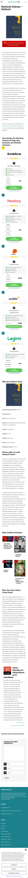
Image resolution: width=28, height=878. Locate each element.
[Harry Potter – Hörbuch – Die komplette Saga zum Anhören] (8, 537)
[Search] (25, 2)
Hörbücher (3, 823)
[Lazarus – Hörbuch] (8, 561)
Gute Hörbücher (4, 831)
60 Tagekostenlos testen (14, 187)
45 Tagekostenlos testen (14, 239)
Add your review (20, 722)
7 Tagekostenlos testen (14, 370)
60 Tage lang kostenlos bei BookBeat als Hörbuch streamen (13, 126)
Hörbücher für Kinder (6, 834)
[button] (26, 849)
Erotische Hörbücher (5, 836)
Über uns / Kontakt (5, 842)
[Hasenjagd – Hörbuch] (19, 537)
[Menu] (2, 2)
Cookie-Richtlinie (9, 876)
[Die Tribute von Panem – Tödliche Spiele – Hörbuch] (19, 561)
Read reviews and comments (18, 725)
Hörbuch (15, 447)
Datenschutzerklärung (17, 876)
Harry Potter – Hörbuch (6, 839)
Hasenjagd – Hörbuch (18, 555)
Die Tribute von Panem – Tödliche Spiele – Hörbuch (19, 581)
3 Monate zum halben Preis (14, 326)
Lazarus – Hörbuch (6, 570)
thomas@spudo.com (5, 807)
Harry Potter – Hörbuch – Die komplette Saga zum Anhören (8, 546)
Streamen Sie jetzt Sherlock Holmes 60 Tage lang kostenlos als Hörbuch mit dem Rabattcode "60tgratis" (14, 44)
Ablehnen (14, 869)
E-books (3, 828)
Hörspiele (3, 826)
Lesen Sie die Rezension (14, 190)
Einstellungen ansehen (14, 873)
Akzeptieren (14, 864)
